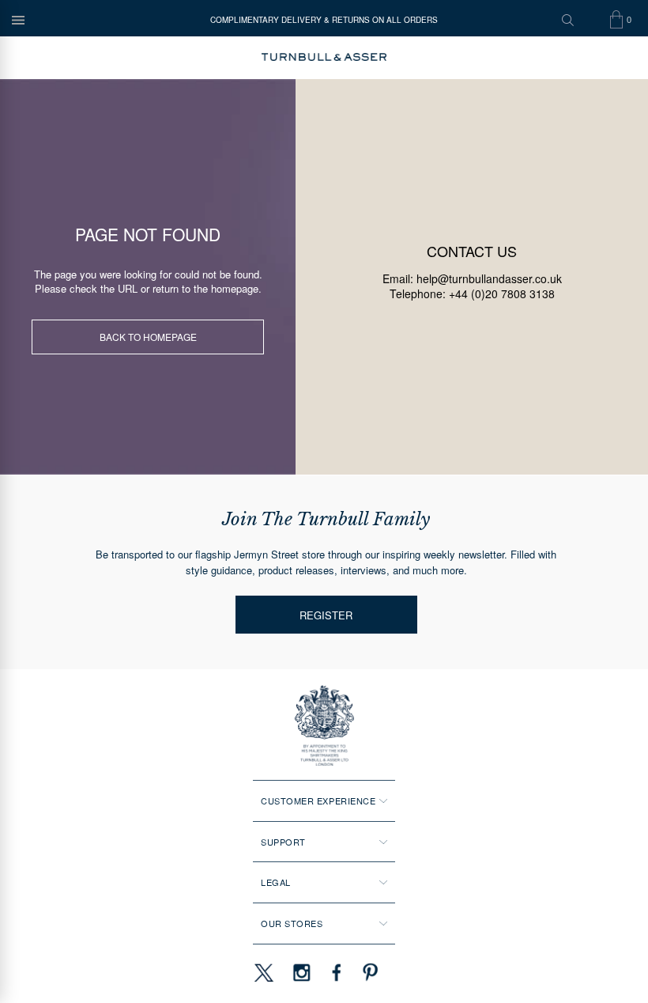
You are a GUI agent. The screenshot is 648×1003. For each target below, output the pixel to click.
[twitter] (263, 972)
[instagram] (301, 972)
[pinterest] (368, 972)
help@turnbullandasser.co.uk (489, 278)
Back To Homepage (148, 336)
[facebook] (336, 972)
